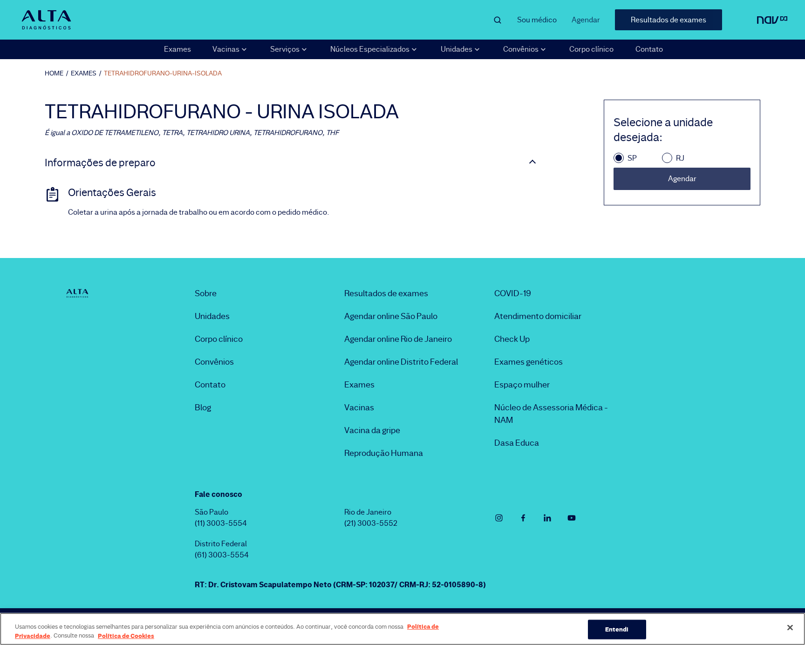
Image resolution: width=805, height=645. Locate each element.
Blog (203, 407)
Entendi (617, 629)
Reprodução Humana (383, 453)
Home (54, 73)
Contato (649, 49)
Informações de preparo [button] (100, 163)
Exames (177, 49)
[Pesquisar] (497, 20)
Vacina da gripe (372, 430)
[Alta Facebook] (523, 518)
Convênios (214, 361)
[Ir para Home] (46, 19)
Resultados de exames (668, 20)
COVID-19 (512, 293)
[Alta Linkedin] (547, 518)
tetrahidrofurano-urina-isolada (163, 73)
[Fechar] (790, 628)
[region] (402, 629)
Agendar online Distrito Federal (401, 361)
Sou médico (537, 20)
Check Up (512, 339)
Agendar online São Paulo (390, 316)
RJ (680, 158)
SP (632, 158)
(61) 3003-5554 (222, 555)
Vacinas (359, 407)
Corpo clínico (591, 49)
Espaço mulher (522, 384)
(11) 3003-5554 (221, 523)
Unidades (212, 316)
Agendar (586, 20)
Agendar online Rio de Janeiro (398, 339)
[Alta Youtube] (571, 518)
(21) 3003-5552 (370, 523)
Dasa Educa (516, 442)
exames (83, 73)
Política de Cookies (126, 635)
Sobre (206, 293)
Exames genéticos (528, 361)
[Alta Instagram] (499, 518)
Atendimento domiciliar (537, 316)
